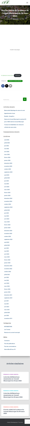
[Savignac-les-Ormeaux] (6, 3)
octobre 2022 (7, 271)
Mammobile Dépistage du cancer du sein (14, 110)
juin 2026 (6, 145)
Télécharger (17, 75)
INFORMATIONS (8, 326)
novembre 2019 (8, 318)
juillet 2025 (7, 178)
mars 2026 (7, 154)
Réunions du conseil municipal (12, 332)
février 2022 (7, 289)
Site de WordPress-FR (9, 349)
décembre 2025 (8, 163)
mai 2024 (6, 216)
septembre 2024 (8, 207)
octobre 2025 (7, 169)
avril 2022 (6, 283)
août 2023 (6, 242)
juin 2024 (6, 213)
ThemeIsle (20, 422)
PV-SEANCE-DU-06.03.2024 (7, 75)
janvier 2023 (7, 262)
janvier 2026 (7, 160)
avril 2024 (6, 218)
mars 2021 (7, 309)
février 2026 (7, 157)
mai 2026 (6, 148)
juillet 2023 (7, 245)
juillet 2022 (7, 274)
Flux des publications (9, 343)
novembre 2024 (8, 201)
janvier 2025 (7, 195)
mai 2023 (6, 251)
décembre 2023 (8, 230)
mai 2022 (6, 280)
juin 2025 (6, 180)
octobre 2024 (7, 204)
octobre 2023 (7, 236)
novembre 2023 (8, 233)
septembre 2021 (8, 298)
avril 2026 (6, 151)
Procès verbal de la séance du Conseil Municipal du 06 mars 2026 (14, 411)
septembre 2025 (8, 172)
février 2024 (7, 224)
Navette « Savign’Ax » (9, 116)
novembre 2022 (8, 268)
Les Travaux (7, 329)
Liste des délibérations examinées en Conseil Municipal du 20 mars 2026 (13, 395)
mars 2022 (7, 286)
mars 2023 (7, 257)
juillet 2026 (7, 142)
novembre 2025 (8, 166)
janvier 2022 (7, 292)
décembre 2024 (8, 198)
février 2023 (7, 260)
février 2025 (7, 192)
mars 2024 (7, 221)
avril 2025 (6, 186)
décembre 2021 (8, 295)
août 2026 (6, 139)
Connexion (7, 340)
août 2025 (6, 175)
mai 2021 (6, 303)
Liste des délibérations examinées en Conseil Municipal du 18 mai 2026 (12, 379)
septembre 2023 (8, 239)
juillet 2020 (7, 312)
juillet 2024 (7, 210)
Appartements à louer (9, 113)
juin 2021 (6, 300)
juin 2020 (6, 315)
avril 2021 (6, 306)
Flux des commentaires (10, 346)
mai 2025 (6, 183)
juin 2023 (6, 248)
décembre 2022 (8, 265)
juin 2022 (6, 277)
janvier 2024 (7, 227)
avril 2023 (6, 254)
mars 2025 (7, 189)
